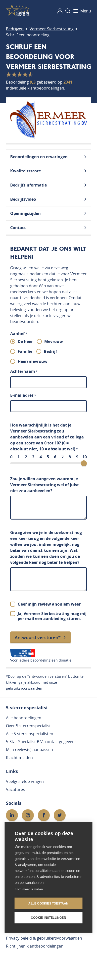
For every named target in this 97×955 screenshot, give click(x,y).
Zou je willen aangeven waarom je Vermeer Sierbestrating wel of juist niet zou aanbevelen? (44, 484)
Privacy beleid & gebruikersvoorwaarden (44, 938)
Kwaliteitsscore (25, 171)
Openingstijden (25, 213)
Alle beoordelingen (23, 717)
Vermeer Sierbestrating (52, 29)
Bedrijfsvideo (23, 199)
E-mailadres (23, 395)
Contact (18, 227)
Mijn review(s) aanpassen (29, 749)
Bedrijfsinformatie (28, 185)
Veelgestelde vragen (25, 781)
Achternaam (24, 371)
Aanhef (18, 333)
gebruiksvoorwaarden (24, 688)
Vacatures (15, 789)
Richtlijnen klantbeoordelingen (34, 946)
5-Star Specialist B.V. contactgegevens (41, 741)
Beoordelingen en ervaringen (39, 156)
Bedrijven (15, 29)
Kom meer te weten (29, 889)
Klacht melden (19, 757)
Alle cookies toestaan (48, 903)
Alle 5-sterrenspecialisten (29, 733)
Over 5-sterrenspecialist (28, 725)
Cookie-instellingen (48, 917)
